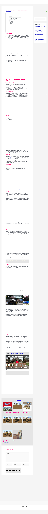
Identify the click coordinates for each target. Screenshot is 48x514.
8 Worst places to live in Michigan (17, 440)
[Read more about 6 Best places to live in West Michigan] (27, 406)
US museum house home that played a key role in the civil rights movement (14, 296)
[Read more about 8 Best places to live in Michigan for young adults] (7, 434)
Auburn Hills (11, 21)
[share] (21, 296)
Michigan (7, 11)
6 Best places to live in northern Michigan (16, 426)
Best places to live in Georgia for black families (15, 189)
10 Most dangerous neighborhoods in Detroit (17, 412)
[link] (6, 296)
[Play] (26, 303)
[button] (16, 3)
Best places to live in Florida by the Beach (15, 227)
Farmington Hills (12, 19)
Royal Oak (11, 22)
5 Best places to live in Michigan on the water (26, 426)
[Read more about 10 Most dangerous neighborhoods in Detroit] (17, 406)
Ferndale (11, 24)
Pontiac (11, 20)
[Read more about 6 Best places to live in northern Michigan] (17, 420)
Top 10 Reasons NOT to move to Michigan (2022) (7, 412)
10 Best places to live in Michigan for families (7, 426)
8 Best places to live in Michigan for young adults (6, 441)
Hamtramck (11, 23)
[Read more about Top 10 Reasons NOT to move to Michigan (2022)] (7, 406)
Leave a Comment (8, 442)
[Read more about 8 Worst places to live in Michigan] (17, 434)
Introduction (10, 16)
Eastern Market (12, 25)
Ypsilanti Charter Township (13, 18)
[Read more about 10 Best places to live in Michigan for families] (7, 420)
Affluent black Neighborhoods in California (16, 353)
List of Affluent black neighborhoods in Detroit (15, 17)
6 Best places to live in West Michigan (26, 412)
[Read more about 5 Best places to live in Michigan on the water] (27, 420)
